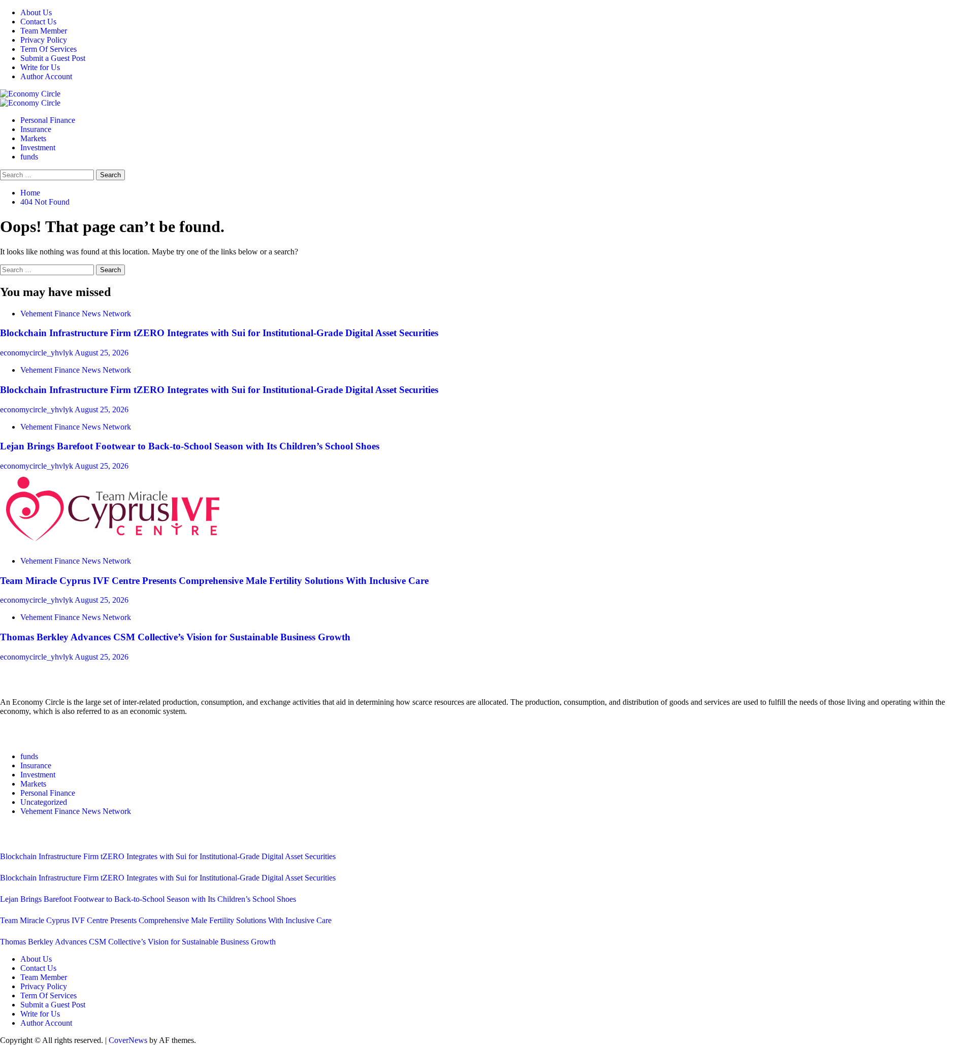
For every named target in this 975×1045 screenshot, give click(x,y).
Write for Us (40, 67)
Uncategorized (43, 802)
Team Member (43, 30)
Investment (37, 147)
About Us (36, 12)
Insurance (35, 129)
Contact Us (38, 21)
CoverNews (128, 1040)
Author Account (46, 76)
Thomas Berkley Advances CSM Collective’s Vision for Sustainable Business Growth (175, 637)
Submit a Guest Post (52, 58)
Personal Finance (47, 120)
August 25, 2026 (101, 352)
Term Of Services (48, 49)
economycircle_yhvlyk (37, 352)
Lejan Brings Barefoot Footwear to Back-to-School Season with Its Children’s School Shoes (189, 446)
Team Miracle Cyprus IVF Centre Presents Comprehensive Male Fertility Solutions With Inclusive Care (214, 580)
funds (29, 156)
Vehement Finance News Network (75, 313)
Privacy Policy (43, 40)
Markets (33, 138)
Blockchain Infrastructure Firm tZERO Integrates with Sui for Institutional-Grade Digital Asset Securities (219, 333)
